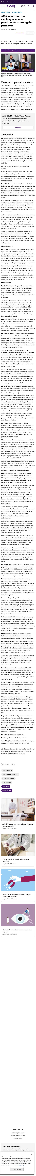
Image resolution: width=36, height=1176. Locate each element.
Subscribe (28, 33)
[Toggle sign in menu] (34, 6)
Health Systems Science (18, 1136)
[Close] (32, 1154)
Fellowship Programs (18, 1133)
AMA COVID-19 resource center (22, 109)
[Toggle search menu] (28, 6)
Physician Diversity (7, 770)
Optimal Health (17, 12)
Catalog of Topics (7, 790)
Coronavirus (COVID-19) (8, 778)
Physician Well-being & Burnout (10, 774)
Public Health (5, 12)
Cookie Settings (17, 1169)
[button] (18, 2)
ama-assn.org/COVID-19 (14, 729)
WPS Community (7, 782)
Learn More (18, 127)
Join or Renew (23, 6)
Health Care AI (18, 1139)
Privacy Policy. (21, 1165)
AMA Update (20, 33)
